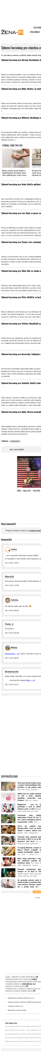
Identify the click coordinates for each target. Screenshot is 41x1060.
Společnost (35, 31)
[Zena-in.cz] (13, 32)
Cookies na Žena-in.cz (15, 1006)
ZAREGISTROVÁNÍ (35, 530)
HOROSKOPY (15, 441)
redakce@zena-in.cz (29, 983)
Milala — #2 (30, 680)
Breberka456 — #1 (12, 653)
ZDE (37, 976)
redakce (34, 979)
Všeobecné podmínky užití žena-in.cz (21, 998)
